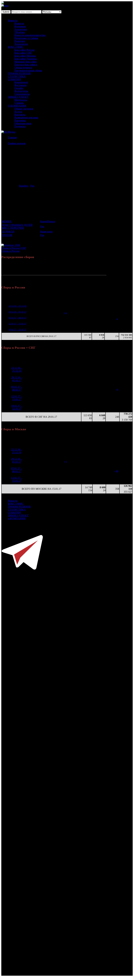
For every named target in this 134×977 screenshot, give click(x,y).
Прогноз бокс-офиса (25, 64)
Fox (32, 185)
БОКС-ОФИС (16, 47)
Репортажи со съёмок (26, 38)
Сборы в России (10, 251)
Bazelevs (23, 185)
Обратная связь (22, 123)
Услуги (18, 111)
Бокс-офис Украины (25, 58)
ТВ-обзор (19, 32)
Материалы (20, 100)
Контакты (19, 114)
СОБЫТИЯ (14, 79)
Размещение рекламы (26, 117)
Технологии (21, 44)
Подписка (19, 126)
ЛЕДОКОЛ (8, 231)
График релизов (16, 143)
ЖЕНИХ (7, 221)
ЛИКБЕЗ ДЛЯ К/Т (18, 97)
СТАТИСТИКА (17, 76)
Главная (12, 137)
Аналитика (20, 29)
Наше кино (46, 231)
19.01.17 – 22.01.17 (17, 329)
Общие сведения (23, 108)
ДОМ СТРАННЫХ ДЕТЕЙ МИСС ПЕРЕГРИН (17, 226)
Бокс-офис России (24, 50)
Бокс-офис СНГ (23, 52)
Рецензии (19, 41)
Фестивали (20, 85)
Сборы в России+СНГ (13, 248)
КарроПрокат (47, 221)
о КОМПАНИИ (17, 518)
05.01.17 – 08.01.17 (17, 318)
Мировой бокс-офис (25, 61)
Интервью (20, 26)
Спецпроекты (22, 94)
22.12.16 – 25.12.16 (17, 306)
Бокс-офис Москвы (25, 55)
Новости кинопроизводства (29, 35)
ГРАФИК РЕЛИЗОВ (19, 73)
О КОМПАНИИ (17, 105)
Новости (12, 20)
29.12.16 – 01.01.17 (17, 312)
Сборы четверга (23, 67)
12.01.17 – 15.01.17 (17, 323)
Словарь (19, 102)
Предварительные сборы (28, 70)
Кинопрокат (21, 82)
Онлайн (18, 88)
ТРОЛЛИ (7, 235)
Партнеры (20, 120)
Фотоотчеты (21, 91)
